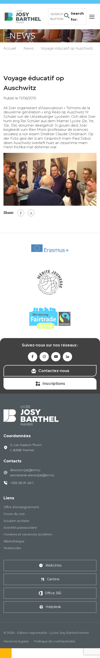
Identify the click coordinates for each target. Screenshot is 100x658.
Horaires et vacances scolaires (27, 534)
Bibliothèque (13, 541)
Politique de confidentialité (54, 641)
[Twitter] (31, 212)
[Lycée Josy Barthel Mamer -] (23, 16)
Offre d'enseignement (21, 507)
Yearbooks (12, 548)
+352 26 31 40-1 (22, 483)
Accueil (9, 48)
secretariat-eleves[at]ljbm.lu (32, 475)
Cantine (53, 579)
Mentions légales (16, 641)
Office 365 (53, 593)
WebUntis (53, 565)
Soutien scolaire (16, 521)
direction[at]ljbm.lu (25, 470)
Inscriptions (54, 383)
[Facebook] (20, 212)
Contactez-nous (53, 371)
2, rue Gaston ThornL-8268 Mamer (26, 447)
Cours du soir (14, 514)
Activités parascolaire (20, 527)
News (28, 48)
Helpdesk (53, 607)
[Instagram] (44, 356)
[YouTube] (55, 356)
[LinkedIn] (67, 356)
